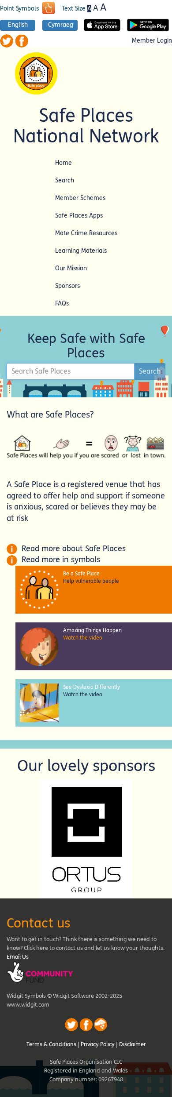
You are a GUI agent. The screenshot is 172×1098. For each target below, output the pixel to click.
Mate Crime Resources (86, 233)
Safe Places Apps (79, 215)
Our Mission (71, 268)
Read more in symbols (58, 559)
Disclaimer (132, 1044)
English (18, 25)
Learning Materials (81, 251)
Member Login (152, 40)
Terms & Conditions (51, 1044)
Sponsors (67, 286)
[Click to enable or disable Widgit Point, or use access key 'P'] (48, 9)
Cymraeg (60, 25)
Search (64, 180)
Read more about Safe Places (71, 548)
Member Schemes (80, 198)
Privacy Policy (98, 1044)
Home (63, 163)
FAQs (62, 303)
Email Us (18, 956)
